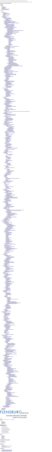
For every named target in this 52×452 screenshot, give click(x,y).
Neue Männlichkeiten (8, 307)
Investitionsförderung (7, 314)
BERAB (7, 107)
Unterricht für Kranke (8, 86)
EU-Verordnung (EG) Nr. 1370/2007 (10, 402)
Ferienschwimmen (7, 319)
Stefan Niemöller (6, 275)
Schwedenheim (10, 44)
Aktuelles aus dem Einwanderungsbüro (10, 131)
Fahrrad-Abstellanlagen (8, 239)
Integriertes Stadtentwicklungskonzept (10, 246)
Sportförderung (6, 317)
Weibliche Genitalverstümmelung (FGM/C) (11, 114)
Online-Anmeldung (8, 137)
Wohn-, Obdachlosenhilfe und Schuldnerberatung (10, 101)
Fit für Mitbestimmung (11, 57)
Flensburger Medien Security (12, 62)
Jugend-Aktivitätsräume (8, 237)
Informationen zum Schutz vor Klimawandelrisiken (13, 371)
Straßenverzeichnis (8, 305)
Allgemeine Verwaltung (8, 283)
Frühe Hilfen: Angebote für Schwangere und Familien (11, 27)
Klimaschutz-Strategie (8, 386)
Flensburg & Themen (5, 222)
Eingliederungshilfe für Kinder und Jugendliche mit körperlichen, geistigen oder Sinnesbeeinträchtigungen (18, 111)
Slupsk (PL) (8, 164)
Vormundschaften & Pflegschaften (10, 81)
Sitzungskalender (8, 267)
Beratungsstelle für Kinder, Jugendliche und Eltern (10, 21)
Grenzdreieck (7, 250)
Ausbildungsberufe (8, 285)
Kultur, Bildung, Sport (4, 311)
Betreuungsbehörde (7, 98)
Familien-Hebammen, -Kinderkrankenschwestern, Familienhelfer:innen (15, 30)
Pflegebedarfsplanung (8, 217)
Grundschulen (6, 88)
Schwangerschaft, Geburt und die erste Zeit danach (13, 32)
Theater (7, 155)
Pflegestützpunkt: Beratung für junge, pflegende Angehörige (11, 71)
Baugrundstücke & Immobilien (8, 336)
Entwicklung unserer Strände (9, 227)
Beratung (7, 85)
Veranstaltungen (9, 367)
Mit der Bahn (7, 405)
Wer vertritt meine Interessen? (8, 255)
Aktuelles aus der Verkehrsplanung (8, 364)
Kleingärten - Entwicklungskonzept (10, 228)
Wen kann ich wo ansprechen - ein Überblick (11, 74)
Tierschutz (7, 148)
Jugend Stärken (7, 77)
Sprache (5, 115)
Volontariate (7, 286)
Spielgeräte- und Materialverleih (11, 50)
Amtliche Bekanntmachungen (6, 13)
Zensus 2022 (7, 304)
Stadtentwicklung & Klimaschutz (7, 406)
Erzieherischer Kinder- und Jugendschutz (12, 59)
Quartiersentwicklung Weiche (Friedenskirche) (11, 350)
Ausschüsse (6, 270)
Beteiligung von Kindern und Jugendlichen (12, 63)
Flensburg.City (6, 253)
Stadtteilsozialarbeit (9, 54)
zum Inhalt (3, 6)
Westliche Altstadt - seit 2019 (8, 362)
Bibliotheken (3, 423)
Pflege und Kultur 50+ (7, 208)
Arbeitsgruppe (7, 235)
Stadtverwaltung (5, 291)
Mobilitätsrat (6, 264)
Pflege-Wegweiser (8, 216)
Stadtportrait (6, 162)
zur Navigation (3, 8)
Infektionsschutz (6, 192)
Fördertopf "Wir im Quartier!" (10, 213)
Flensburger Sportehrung (7, 318)
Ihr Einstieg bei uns (7, 282)
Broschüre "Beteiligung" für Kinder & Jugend (14, 64)
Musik (6, 156)
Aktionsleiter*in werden (11, 58)
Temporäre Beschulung (8, 87)
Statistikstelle (6, 296)
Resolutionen (7, 269)
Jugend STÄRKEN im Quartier (9, 76)
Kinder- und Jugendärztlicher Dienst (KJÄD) (10, 47)
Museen (7, 153)
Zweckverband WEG (8, 249)
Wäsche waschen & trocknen (12, 380)
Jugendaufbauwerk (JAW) (7, 68)
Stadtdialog (6, 390)
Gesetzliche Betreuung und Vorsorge (10, 99)
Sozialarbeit (6, 121)
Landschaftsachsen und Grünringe (11, 344)
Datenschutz (7, 135)
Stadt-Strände (7, 238)
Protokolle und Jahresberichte (9, 118)
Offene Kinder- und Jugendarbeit (9, 26)
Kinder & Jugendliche (7, 243)
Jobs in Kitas (7, 328)
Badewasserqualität (9, 193)
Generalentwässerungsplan (9, 347)
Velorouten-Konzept (8, 401)
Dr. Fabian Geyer (6, 273)
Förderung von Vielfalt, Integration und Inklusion (12, 65)
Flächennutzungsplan (8, 339)
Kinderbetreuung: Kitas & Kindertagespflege (10, 36)
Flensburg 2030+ (6, 365)
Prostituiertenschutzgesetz (9, 138)
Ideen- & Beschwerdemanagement (8, 151)
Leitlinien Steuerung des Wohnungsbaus (10, 349)
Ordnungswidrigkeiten (8, 188)
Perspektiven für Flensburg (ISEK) (8, 389)
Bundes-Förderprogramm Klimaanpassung (12, 370)
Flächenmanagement (7, 354)
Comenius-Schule (8, 95)
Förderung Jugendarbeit (8, 66)
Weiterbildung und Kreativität (8, 181)
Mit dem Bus (7, 398)
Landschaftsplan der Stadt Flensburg (10, 346)
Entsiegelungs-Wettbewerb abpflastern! (11, 368)
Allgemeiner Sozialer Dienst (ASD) (8, 20)
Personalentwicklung (8, 280)
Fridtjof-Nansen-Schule (8, 92)
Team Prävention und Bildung (9, 56)
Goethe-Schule (7, 94)
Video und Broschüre (8, 117)
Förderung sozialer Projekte (9, 204)
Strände (7, 177)
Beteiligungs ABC (7, 263)
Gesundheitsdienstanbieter (10, 31)
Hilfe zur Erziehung (7, 35)
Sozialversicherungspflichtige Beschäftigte (12, 303)
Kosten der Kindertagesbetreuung (9, 329)
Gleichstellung (6, 231)
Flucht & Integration (5, 113)
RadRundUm (7, 184)
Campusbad (7, 166)
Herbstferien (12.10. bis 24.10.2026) (10, 24)
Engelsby (10, 42)
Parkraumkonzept (9, 394)
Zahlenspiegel (8, 299)
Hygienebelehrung (8, 195)
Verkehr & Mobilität (7, 230)
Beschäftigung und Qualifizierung (8, 112)
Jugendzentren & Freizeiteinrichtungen (9, 70)
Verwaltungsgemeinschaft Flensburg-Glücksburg (11, 248)
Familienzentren (6, 23)
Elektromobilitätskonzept (8, 404)
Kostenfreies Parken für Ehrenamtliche (9, 206)
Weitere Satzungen (8, 340)
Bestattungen (7, 141)
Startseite (3, 421)
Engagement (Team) (5, 201)
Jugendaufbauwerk (7, 104)
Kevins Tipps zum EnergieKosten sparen (11, 376)
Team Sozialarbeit (8, 52)
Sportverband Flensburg (10, 171)
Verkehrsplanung (6, 391)
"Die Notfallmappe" (9, 215)
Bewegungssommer (8, 172)
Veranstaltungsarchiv (8, 323)
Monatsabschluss (9, 297)
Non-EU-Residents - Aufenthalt (10, 126)
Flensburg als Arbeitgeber (7, 277)
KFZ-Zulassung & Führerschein (9, 186)
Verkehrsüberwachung (8, 140)
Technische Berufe (8, 284)
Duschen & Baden (11, 381)
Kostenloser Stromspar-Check (12, 375)
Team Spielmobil (8, 48)
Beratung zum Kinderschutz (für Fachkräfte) (9, 22)
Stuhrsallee (10, 39)
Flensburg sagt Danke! (7, 207)
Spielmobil (8, 49)
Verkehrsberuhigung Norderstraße (11, 392)
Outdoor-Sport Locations (9, 173)
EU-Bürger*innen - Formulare (10, 128)
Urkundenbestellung (8, 143)
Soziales (4, 97)
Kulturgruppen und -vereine (9, 160)
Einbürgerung (7, 133)
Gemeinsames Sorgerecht (9, 83)
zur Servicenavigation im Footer (5, 9)
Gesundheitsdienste (5, 189)
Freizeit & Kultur (5, 152)
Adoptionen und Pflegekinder (8, 18)
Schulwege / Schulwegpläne (8, 326)
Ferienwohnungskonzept (8, 353)
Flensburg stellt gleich (8, 306)
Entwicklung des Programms (9, 232)
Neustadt (10, 43)
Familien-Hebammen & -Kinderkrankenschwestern (11, 197)
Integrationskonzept (7, 123)
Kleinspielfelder (7, 240)
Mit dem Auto (7, 399)
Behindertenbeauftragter (8, 258)
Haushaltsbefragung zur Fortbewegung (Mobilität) (13, 396)
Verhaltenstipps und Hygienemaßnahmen (10, 194)
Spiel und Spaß (6, 165)
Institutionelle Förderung (7, 313)
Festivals (7, 161)
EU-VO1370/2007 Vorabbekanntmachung (10, 403)
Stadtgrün (7, 342)
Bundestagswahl (9, 136)
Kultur (5, 176)
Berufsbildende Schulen (7, 325)
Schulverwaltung (6, 324)
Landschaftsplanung (7, 341)
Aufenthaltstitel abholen (10, 129)
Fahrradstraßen (9, 393)
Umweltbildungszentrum (10, 154)
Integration (6, 244)
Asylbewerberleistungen (8, 125)
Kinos (6, 159)
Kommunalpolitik (5, 265)
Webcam (4, 15)
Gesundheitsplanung (7, 198)
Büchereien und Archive (8, 157)
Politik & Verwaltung (4, 220)
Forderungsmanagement (8, 294)
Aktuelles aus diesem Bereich (10, 53)
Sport (5, 168)
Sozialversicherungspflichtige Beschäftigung (12, 302)
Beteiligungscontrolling (8, 293)
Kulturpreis (6, 315)
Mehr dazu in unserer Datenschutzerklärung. (5, 3)
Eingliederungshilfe (7, 110)
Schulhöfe (7, 236)
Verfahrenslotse (6, 80)
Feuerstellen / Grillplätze (8, 241)
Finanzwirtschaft (8, 292)
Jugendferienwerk (8, 55)
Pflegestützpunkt (8, 209)
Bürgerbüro (6, 132)
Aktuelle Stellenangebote (7, 287)
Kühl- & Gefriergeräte (11, 379)
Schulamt (6, 331)
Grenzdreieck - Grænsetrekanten (8, 358)
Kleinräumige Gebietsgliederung (9, 356)
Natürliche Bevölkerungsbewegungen (11, 301)
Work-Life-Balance (8, 279)
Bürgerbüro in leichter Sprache (9, 134)
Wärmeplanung (7, 385)
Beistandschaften (8, 82)
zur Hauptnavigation (4, 7)
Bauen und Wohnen (5, 335)
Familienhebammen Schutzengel (11, 28)
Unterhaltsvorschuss (7, 79)
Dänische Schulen (7, 89)
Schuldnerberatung (8, 102)
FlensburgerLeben (9, 212)
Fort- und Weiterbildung (8, 281)
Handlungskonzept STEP (9, 105)
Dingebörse (7, 203)
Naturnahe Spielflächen (8, 234)
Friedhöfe (7, 180)
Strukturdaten (8, 300)
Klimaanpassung (8, 366)
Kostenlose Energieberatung (9, 388)
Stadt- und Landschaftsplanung (6, 337)
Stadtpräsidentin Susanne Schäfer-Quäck (9, 271)
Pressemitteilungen (5, 12)
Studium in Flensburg (11, 127)
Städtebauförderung (5, 360)
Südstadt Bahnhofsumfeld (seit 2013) (11, 225)
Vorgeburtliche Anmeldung (9, 144)
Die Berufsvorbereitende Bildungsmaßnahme (11, 106)
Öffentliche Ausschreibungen (6, 14)
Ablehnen (1, 4)
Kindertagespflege (8, 45)
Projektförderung (6, 202)
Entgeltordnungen (8, 252)
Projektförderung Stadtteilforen (10, 256)
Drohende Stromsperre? (10, 383)
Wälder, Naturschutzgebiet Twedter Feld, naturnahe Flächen (12, 178)
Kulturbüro (4, 312)
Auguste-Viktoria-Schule (8, 91)
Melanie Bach (6, 276)
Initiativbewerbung (8, 288)
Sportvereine (8, 169)
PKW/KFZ (6, 185)
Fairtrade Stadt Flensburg (7, 247)
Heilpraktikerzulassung (8, 191)
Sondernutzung (7, 142)
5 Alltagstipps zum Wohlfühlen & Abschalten (11, 33)
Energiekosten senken (8, 373)
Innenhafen (6, 348)
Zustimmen (2, 5)
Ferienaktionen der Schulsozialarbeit (10, 25)
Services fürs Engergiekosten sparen (11, 374)
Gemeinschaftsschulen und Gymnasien (9, 90)
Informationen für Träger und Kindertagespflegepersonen (12, 46)
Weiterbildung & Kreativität (8, 174)
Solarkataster (8, 384)
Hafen (6, 352)
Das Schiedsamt (6, 310)
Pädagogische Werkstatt (8, 321)
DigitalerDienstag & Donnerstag (9, 322)
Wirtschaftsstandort (5, 355)
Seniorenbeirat (6, 218)
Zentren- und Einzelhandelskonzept (10, 351)
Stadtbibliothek (9, 158)
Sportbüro (4, 316)
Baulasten (7, 150)
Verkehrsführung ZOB (9, 400)
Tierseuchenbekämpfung (8, 147)
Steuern (7, 295)
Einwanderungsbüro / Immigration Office (9, 124)
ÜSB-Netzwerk (7, 78)
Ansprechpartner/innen (8, 289)
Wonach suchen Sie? (2, 419)
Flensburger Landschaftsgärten (10, 343)
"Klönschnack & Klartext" (9, 274)
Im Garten (10, 382)
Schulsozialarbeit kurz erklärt (9, 73)
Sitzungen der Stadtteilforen (10, 257)
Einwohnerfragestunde (8, 268)
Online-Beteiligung (7, 260)
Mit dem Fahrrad (8, 397)
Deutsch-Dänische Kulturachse (8, 361)
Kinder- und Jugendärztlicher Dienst (9, 196)
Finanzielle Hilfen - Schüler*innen (10, 334)
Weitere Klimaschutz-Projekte (9, 387)
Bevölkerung (8, 298)
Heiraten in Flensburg (8, 145)
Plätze (6, 179)
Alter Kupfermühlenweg (11, 38)
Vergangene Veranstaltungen (10, 372)
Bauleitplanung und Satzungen (8, 338)
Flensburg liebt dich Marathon (10, 170)
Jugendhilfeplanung (7, 69)
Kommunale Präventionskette (8, 67)
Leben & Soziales (4, 16)
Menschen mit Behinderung (6, 219)
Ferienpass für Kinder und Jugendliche (11, 51)
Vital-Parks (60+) (8, 233)
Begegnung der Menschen (7, 122)
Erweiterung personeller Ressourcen (11, 395)
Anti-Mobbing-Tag (11, 60)
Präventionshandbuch (8, 34)
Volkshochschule (6, 330)
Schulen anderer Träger (7, 332)
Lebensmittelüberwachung (9, 146)
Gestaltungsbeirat (8, 259)
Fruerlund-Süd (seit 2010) (10, 226)
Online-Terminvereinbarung (10, 130)
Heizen (9, 377)
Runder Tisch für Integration (8, 116)
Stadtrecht (6, 251)
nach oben (1, 434)
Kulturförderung (8, 205)
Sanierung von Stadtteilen (9, 224)
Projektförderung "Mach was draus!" (10, 262)
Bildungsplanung (6, 320)
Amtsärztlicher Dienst (7, 190)
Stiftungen (7, 139)
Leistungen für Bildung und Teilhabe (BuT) (11, 109)
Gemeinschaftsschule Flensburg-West (10, 93)
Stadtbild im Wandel (7, 223)
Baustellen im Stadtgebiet (7, 182)
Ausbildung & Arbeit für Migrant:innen (9, 119)
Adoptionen (7, 19)
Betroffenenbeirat (8, 308)
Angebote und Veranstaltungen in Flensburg (12, 214)
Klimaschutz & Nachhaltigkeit (8, 245)
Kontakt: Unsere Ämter (5, 221)
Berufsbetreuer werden (8, 100)
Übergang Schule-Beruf (7, 75)
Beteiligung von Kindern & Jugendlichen (9, 261)
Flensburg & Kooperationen (8, 229)
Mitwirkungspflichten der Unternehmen (10, 149)
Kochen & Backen (11, 378)
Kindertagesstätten (8, 37)
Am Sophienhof (10, 40)
